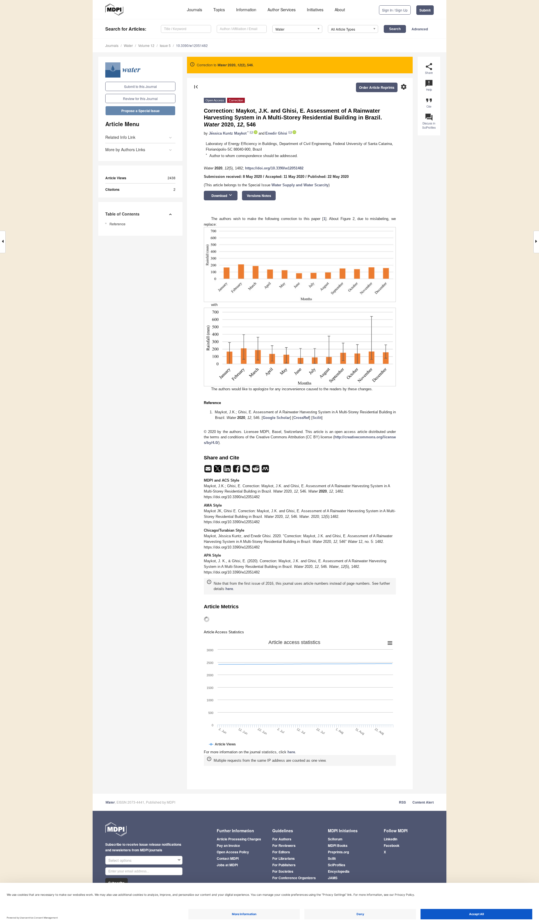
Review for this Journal (140, 98)
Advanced (420, 28)
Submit (425, 10)
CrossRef (301, 418)
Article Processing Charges (239, 839)
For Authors (281, 839)
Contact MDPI (228, 858)
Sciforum (335, 839)
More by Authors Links (125, 149)
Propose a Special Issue (140, 110)
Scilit (316, 418)
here (229, 589)
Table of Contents (122, 214)
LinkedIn (390, 839)
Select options (120, 860)
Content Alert (423, 802)
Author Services (282, 9)
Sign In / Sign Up (395, 10)
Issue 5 (165, 45)
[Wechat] (247, 470)
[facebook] (237, 470)
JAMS (332, 877)
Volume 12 (146, 45)
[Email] (208, 470)
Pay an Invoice (228, 845)
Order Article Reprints (376, 87)
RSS (402, 802)
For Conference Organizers (294, 877)
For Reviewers (284, 845)
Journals (194, 9)
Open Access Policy (233, 851)
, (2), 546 (235, 64)
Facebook (391, 845)
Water (128, 45)
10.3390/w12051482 (192, 45)
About (340, 9)
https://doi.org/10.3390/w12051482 (274, 168)
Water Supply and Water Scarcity (299, 185)
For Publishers (284, 864)
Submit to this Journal (140, 86)
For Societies (282, 871)
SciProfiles (336, 864)
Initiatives (315, 9)
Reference (117, 223)
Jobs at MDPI (227, 864)
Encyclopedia (339, 871)
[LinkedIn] (227, 470)
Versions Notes (259, 195)
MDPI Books (338, 845)
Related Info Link (120, 137)
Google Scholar (276, 418)
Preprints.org (338, 851)
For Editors (281, 851)
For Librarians (283, 858)
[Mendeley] (265, 470)
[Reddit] (256, 470)
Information (246, 9)
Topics (219, 9)
